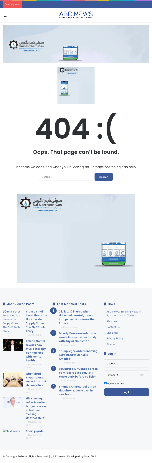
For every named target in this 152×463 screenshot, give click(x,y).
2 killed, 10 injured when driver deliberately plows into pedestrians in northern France (78, 317)
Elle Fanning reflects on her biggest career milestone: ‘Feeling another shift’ (36, 408)
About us (111, 321)
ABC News (59, 456)
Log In (126, 392)
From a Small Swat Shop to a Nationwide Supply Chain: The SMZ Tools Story (36, 321)
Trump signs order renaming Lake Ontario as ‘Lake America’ (78, 355)
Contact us (113, 326)
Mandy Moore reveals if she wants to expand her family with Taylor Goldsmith (77, 337)
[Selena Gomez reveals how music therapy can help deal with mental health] (13, 345)
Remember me (115, 383)
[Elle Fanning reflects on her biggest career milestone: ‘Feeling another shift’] (13, 402)
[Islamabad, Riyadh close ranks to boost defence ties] (13, 379)
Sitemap (111, 344)
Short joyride (35, 431)
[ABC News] (76, 15)
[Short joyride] (13, 436)
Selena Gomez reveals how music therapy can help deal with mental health (36, 350)
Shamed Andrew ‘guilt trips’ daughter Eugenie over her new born (78, 390)
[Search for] (147, 16)
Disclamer (112, 332)
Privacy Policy (114, 338)
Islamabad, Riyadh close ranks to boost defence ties (36, 379)
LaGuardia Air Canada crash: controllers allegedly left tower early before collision (78, 372)
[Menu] (4, 16)
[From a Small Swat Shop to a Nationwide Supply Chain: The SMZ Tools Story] (13, 321)
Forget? (142, 374)
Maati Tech (90, 456)
